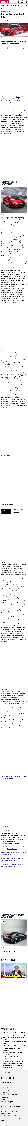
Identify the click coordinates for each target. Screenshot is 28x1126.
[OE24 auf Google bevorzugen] (24, 48)
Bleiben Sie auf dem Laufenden (9, 1073)
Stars (12, 5)
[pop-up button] (22, 975)
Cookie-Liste (4, 1093)
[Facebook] (2, 1078)
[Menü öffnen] (26, 5)
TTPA (2, 1120)
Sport (7, 5)
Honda (18, 97)
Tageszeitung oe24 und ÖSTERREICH (10, 1107)
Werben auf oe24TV (6, 1098)
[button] (14, 970)
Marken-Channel (12, 849)
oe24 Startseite (5, 1087)
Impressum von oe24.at (7, 1101)
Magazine (17, 5)
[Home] (1, 8)
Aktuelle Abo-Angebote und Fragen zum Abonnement (11, 1116)
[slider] (8, 975)
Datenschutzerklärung (6, 1091)
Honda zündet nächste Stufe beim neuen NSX (13, 865)
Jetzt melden (22, 951)
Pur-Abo (3, 1099)
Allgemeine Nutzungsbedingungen (9, 1089)
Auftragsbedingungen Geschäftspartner (11, 1112)
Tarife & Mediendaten (6, 1114)
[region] (14, 201)
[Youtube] (10, 1078)
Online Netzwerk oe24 (6, 1082)
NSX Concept (17, 127)
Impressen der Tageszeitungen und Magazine (12, 1119)
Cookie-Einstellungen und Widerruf (10, 1094)
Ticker (2, 5)
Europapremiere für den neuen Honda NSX (13, 854)
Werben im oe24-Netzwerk (7, 1096)
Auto (4, 8)
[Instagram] (6, 1078)
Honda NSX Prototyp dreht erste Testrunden (12, 859)
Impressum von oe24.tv (7, 1103)
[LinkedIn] (14, 1078)
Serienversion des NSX (8, 103)
